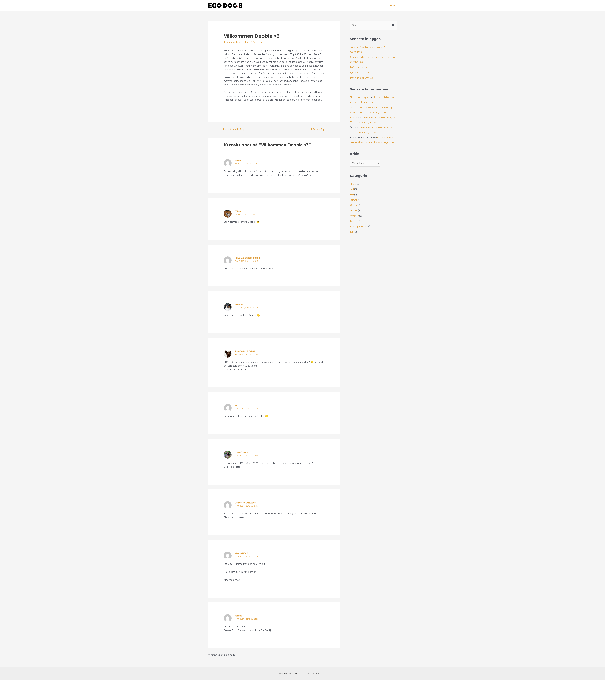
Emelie (353, 117)
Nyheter (354, 215)
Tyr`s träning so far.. (360, 67)
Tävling (353, 221)
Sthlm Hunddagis (359, 97)
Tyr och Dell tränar (359, 72)
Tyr (351, 231)
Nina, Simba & (241, 553)
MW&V (324, 673)
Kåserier (354, 205)
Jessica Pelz (356, 107)
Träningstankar (358, 226)
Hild (352, 194)
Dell (352, 189)
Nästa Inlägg (319, 129)
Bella (238, 211)
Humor (353, 199)
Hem (392, 5)
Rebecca (239, 305)
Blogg (247, 42)
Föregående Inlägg (232, 129)
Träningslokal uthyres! (361, 77)
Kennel (353, 210)
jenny (238, 161)
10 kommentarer (232, 42)
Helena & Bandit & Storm (248, 258)
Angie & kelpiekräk (245, 351)
